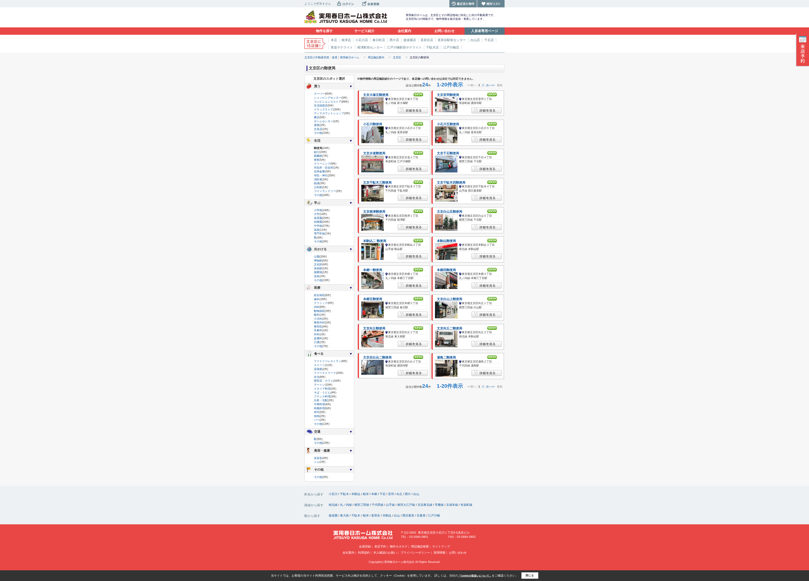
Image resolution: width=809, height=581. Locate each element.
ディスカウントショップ (329, 113)
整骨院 (318, 326)
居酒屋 (318, 369)
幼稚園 (318, 221)
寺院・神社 (321, 175)
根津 (366, 494)
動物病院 (319, 311)
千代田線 (378, 504)
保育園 (318, 218)
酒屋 (316, 125)
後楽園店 (409, 40)
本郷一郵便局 (372, 270)
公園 (316, 256)
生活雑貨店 (321, 105)
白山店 (475, 40)
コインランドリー (325, 191)
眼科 (316, 314)
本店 (334, 40)
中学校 (318, 225)
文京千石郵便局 (448, 153)
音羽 (391, 494)
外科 (316, 334)
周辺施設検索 (420, 546)
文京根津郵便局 (374, 211)
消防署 (318, 179)
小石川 (333, 494)
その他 (318, 132)
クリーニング (322, 163)
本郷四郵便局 (446, 270)
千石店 (489, 40)
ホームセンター (323, 121)
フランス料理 (322, 396)
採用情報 (439, 552)
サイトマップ (441, 546)
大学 (316, 214)
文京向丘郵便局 (374, 328)
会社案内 (348, 552)
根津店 (346, 40)
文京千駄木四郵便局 (451, 182)
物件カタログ (398, 546)
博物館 (318, 260)
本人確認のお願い (385, 552)
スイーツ (319, 365)
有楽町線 (466, 504)
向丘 (399, 494)
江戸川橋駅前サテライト (404, 47)
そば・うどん (322, 392)
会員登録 (365, 546)
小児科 (318, 318)
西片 (408, 494)
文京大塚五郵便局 (375, 95)
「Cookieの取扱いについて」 (475, 575)
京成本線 (452, 504)
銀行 (316, 152)
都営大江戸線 (406, 504)
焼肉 (316, 416)
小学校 (318, 210)
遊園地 (318, 272)
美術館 (318, 268)
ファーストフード (325, 372)
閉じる (530, 575)
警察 (316, 159)
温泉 (316, 276)
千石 (383, 494)
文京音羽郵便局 (448, 95)
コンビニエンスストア (327, 101)
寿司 (316, 412)
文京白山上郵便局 (449, 299)
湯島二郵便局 (446, 357)
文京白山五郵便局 (449, 211)
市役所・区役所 (323, 167)
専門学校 (319, 233)
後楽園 (333, 515)
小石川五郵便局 (448, 124)
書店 (316, 117)
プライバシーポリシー (415, 552)
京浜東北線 (425, 504)
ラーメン (319, 384)
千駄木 (345, 494)
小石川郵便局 (372, 124)
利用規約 (364, 552)
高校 (316, 229)
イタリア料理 (322, 388)
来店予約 (380, 546)
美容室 (318, 458)
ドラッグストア (323, 109)
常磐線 (440, 504)
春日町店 (378, 40)
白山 (416, 494)
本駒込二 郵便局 (374, 241)
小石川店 (361, 40)
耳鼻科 (318, 330)
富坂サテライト (342, 47)
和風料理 (319, 408)
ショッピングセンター (327, 97)
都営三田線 (362, 504)
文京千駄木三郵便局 (377, 182)
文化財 (318, 264)
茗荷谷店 (427, 40)
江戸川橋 (434, 515)
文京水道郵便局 (374, 153)
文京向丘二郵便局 (449, 328)
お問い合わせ (458, 552)
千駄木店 (432, 47)
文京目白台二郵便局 (377, 357)
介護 (316, 342)
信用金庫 (319, 171)
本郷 (374, 494)
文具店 (318, 129)
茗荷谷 (376, 515)
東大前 (345, 515)
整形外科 (319, 322)
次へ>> (490, 85)
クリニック (321, 303)
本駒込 (356, 494)
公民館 (318, 187)
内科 (316, 307)
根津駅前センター (370, 47)
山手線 (391, 504)
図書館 (318, 155)
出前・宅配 (321, 400)
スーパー (319, 93)
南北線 (333, 504)
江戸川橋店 (451, 47)
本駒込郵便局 (446, 241)
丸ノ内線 (346, 504)
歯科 (316, 299)
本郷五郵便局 (372, 299)
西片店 (394, 40)
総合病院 (319, 295)
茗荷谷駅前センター (452, 40)
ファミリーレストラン (327, 361)
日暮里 (421, 515)
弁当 (316, 376)
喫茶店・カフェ (323, 380)
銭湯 (316, 183)
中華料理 (319, 404)
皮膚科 (318, 338)
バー (316, 419)
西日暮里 (408, 515)
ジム (316, 461)
